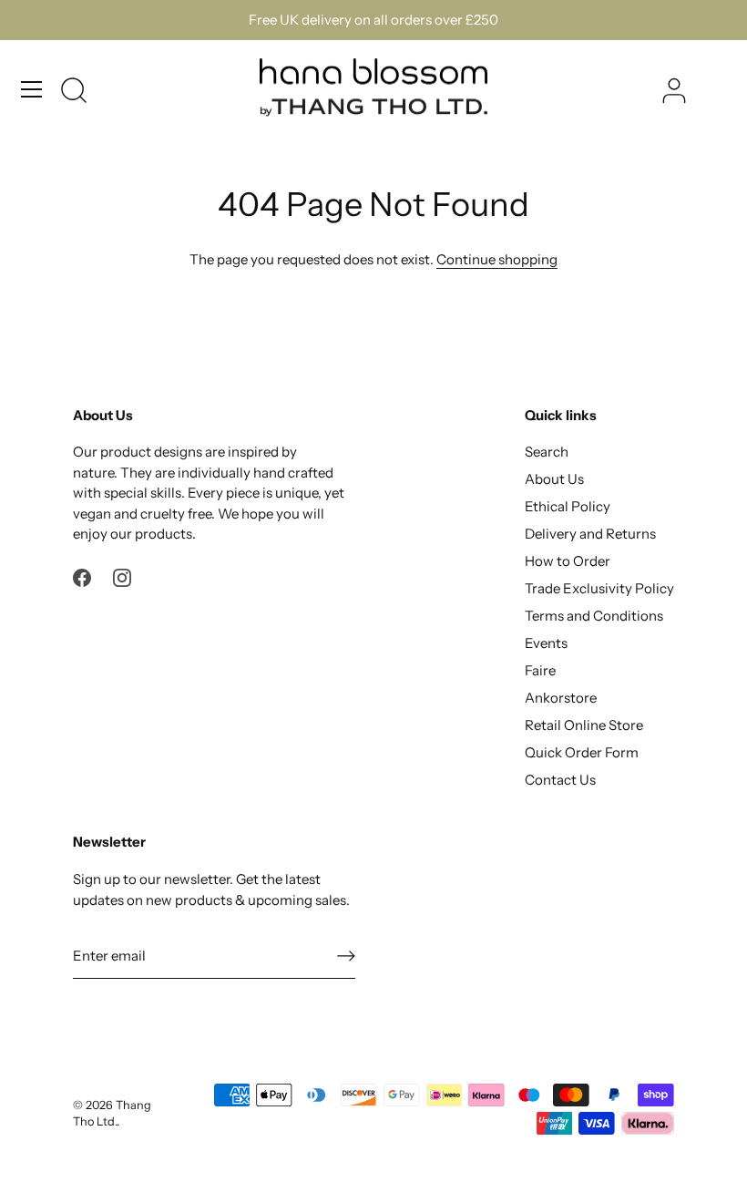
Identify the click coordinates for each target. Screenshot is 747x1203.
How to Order (567, 561)
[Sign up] (346, 955)
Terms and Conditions (594, 615)
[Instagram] (122, 576)
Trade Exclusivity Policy (599, 588)
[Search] (74, 92)
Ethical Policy (567, 506)
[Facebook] (82, 576)
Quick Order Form (582, 752)
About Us (554, 479)
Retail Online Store (584, 725)
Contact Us (560, 779)
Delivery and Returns (590, 533)
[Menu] (32, 89)
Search (546, 451)
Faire (540, 670)
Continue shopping (497, 259)
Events (546, 643)
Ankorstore (561, 697)
